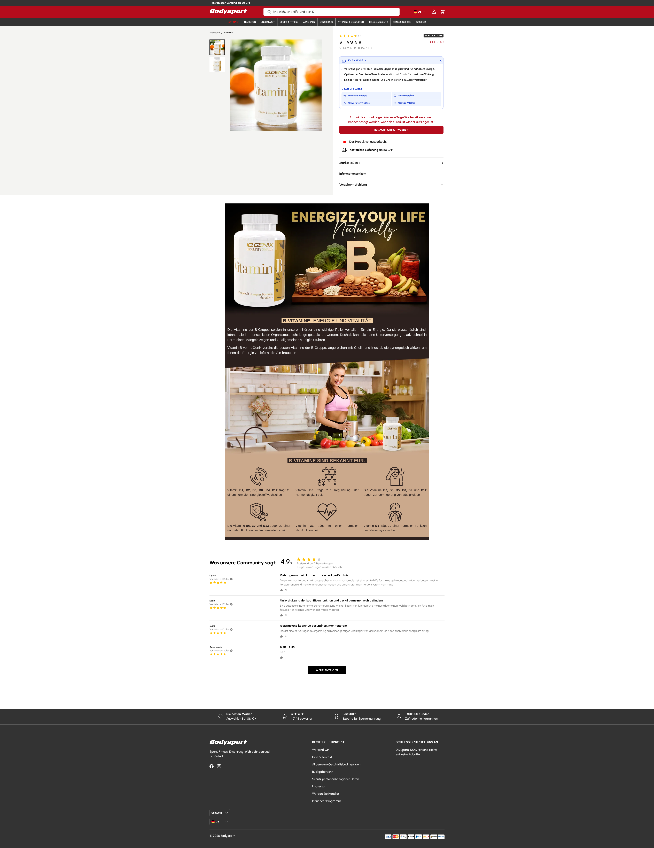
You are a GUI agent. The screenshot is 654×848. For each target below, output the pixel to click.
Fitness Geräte (402, 22)
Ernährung (326, 22)
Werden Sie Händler (325, 794)
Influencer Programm (326, 801)
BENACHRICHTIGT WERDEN (391, 129)
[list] (275, 85)
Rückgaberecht (322, 772)
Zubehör (421, 22)
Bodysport (228, 836)
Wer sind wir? (321, 750)
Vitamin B (228, 32)
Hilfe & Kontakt (322, 757)
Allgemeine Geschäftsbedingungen (336, 764)
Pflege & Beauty (378, 22)
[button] (442, 11)
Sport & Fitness (289, 22)
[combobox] (331, 12)
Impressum (319, 786)
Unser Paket (268, 22)
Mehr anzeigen (327, 670)
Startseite (214, 32)
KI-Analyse (357, 60)
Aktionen (233, 22)
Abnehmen (309, 22)
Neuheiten (250, 22)
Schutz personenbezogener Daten (335, 779)
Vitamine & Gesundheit (351, 22)
